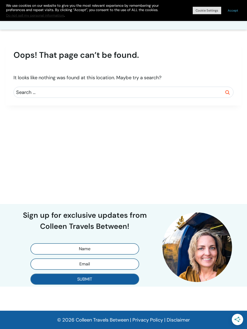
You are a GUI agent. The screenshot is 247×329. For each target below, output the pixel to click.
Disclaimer (178, 320)
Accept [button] (233, 10)
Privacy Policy (147, 320)
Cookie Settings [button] (207, 10)
